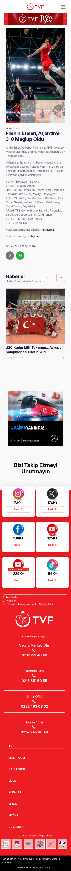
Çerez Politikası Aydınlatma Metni (33, 867)
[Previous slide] (9, 64)
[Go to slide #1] (13, 111)
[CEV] (62, 844)
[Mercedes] (35, 418)
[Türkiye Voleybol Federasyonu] (35, 6)
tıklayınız (48, 229)
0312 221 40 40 (34, 655)
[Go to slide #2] (28, 111)
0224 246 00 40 (34, 732)
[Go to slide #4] (57, 111)
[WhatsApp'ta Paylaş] (20, 255)
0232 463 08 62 (34, 706)
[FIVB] (28, 844)
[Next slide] (62, 64)
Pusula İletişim (42, 859)
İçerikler (11, 600)
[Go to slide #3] (43, 111)
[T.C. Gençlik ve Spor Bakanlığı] (51, 844)
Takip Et (18, 509)
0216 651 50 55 (34, 681)
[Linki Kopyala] (10, 255)
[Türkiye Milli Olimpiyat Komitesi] (17, 844)
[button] (65, 19)
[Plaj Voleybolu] (6, 844)
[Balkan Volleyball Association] (40, 844)
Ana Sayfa (11, 597)
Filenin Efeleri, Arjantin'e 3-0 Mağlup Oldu (30, 604)
